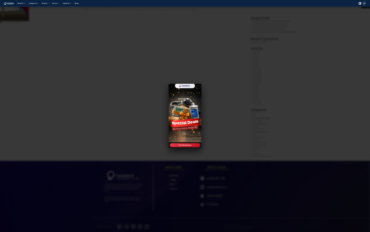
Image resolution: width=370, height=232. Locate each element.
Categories (33, 3)
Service (54, 3)
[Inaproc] (360, 3)
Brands (44, 3)
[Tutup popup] (198, 87)
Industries (66, 3)
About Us (20, 3)
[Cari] (364, 3)
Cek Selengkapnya (185, 145)
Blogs (77, 3)
